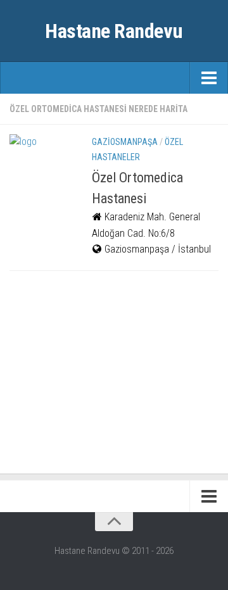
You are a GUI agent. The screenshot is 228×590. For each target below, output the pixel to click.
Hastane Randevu (114, 31)
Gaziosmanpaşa (125, 142)
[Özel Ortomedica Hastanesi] (41, 166)
